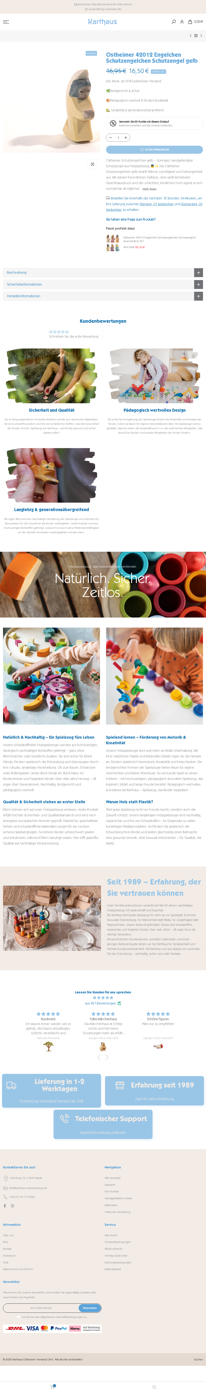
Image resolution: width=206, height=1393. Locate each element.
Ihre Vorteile (112, 1191)
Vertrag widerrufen (116, 1255)
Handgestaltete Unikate (118, 1198)
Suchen (198, 1359)
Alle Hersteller (113, 1178)
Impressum (9, 1255)
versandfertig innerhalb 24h (105, 9)
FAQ (5, 1242)
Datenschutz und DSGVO (18, 1269)
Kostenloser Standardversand (95, 4)
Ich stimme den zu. (55, 1317)
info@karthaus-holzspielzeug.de (28, 1188)
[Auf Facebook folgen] (5, 1205)
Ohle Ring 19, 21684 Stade (26, 1178)
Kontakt (7, 1249)
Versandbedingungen (118, 1242)
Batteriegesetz (113, 1269)
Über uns (8, 1235)
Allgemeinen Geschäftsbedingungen (61, 1317)
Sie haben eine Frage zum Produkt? (131, 219)
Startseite (110, 1185)
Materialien (111, 1205)
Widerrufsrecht (113, 1249)
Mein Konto (111, 1235)
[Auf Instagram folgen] (12, 1205)
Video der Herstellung (118, 1212)
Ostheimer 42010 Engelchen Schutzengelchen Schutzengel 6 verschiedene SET (159, 239)
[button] (100, 1057)
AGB (5, 1262)
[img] (103, 998)
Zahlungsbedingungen (118, 1262)
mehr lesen (150, 189)
